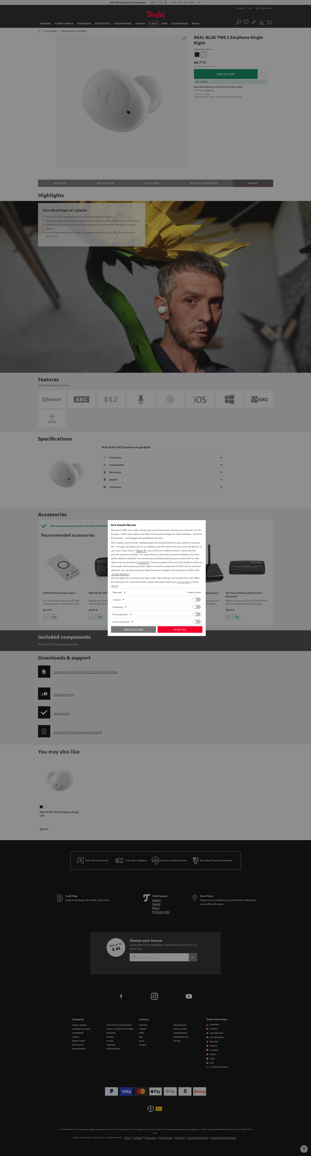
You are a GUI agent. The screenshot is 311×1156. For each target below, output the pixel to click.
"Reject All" (141, 550)
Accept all (180, 629)
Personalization (120, 614)
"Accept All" (143, 562)
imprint (114, 585)
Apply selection (133, 629)
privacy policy (184, 581)
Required (117, 592)
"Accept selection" (120, 573)
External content (121, 621)
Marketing (118, 606)
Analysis (117, 599)
